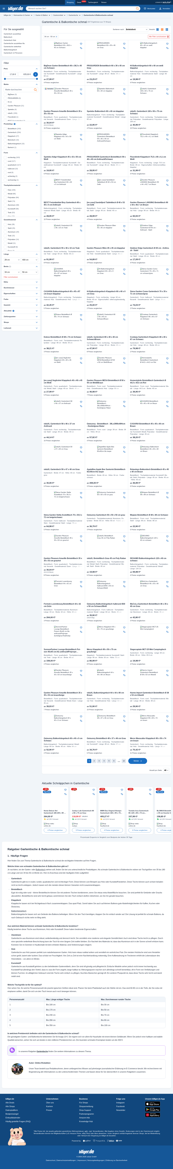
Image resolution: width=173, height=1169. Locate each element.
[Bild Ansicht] (166, 29)
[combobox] (83, 8)
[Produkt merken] (81, 44)
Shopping (70, 2)
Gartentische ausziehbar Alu (6, 43)
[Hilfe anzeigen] (14, 124)
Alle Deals (10, 1103)
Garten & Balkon (42, 15)
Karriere (49, 1106)
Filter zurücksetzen (11, 277)
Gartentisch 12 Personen (6, 53)
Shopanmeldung (86, 1106)
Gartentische (73, 15)
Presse (49, 1110)
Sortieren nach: (118, 29)
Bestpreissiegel (12, 1114)
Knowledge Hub (86, 1121)
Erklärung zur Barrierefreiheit (116, 1160)
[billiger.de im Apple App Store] (155, 1103)
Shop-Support (85, 1110)
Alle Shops (10, 1106)
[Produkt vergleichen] (81, 48)
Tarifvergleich (93, 2)
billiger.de (7, 15)
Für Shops (83, 1103)
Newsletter (120, 1110)
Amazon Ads (84, 1118)
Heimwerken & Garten (22, 15)
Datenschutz (50, 1160)
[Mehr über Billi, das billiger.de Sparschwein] (18, 1136)
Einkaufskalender (13, 1118)
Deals (81, 2)
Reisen (104, 2)
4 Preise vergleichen (55, 830)
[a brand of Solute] (163, 2)
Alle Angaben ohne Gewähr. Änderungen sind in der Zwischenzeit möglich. (132, 1131)
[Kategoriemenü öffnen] (3, 8)
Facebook (120, 1106)
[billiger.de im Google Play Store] (155, 1109)
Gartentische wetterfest (6, 46)
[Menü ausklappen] (31, 15)
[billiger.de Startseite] (15, 8)
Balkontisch (6, 37)
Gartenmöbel (58, 15)
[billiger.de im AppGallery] (155, 1115)
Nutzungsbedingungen (95, 1160)
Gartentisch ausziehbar (6, 34)
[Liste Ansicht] (157, 29)
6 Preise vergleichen (139, 830)
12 (124, 761)
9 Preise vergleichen (83, 830)
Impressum (82, 1160)
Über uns (50, 1103)
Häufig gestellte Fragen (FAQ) (18, 1121)
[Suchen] (137, 8)
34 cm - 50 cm (49, 36)
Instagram (120, 1103)
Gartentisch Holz (6, 40)
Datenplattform (12, 1110)
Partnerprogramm (86, 1114)
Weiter (136, 761)
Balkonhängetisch (6, 50)
